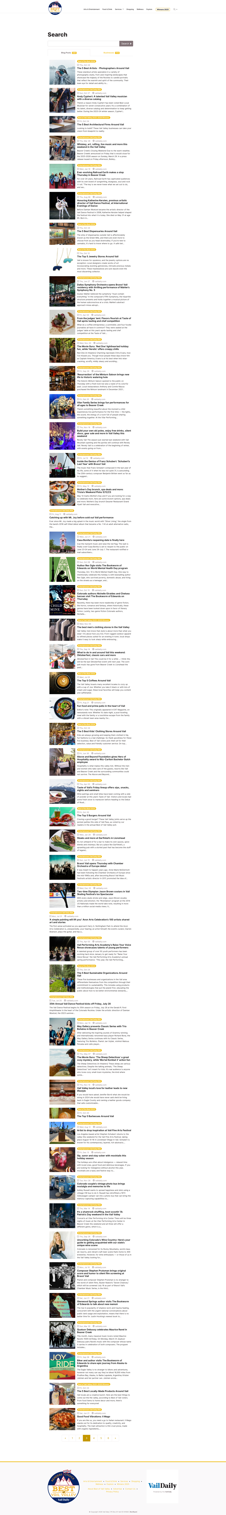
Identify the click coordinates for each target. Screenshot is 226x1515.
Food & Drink (111, 1481)
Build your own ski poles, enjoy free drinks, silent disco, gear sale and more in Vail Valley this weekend (104, 433)
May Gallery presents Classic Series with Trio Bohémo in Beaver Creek (102, 1027)
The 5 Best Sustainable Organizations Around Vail (102, 974)
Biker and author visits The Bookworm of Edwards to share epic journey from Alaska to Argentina (102, 1363)
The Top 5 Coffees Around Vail (94, 680)
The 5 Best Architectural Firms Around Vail (100, 124)
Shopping (135, 1481)
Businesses (111, 52)
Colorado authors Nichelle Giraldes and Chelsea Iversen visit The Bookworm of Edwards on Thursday (103, 596)
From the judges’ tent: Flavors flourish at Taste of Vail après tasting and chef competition (104, 319)
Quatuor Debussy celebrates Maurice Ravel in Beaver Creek (102, 1331)
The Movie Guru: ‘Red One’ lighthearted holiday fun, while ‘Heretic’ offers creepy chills (103, 347)
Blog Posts (68, 52)
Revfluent (133, 1512)
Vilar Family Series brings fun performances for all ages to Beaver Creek (103, 404)
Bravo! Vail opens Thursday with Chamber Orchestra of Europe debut (100, 865)
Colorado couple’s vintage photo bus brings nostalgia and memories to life (101, 1185)
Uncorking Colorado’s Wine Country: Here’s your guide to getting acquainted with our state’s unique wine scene (103, 1242)
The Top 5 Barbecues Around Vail (95, 1116)
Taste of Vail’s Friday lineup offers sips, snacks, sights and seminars (103, 789)
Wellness (99, 1484)
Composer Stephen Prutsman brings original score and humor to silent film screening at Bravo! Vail (101, 1273)
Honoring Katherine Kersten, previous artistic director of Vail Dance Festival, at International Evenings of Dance (102, 203)
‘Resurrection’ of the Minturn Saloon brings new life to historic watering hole (103, 376)
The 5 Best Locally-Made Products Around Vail (102, 1391)
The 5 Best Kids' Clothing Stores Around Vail (101, 731)
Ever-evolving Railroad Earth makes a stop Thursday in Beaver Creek (100, 173)
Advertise (117, 1489)
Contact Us (130, 1489)
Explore (149, 9)
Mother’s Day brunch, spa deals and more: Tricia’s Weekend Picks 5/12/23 (100, 491)
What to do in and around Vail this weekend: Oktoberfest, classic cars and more (101, 654)
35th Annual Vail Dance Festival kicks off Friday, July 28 (80, 1003)
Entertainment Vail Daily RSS (89, 89)
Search (125, 43)
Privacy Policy (112, 1491)
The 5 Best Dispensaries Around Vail (97, 231)
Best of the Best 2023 (86, 250)
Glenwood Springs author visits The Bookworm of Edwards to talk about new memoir (103, 1303)
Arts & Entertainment (92, 1481)
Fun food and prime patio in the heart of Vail (101, 705)
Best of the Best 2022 (86, 674)
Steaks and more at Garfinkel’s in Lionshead (101, 838)
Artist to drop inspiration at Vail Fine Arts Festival (104, 1130)
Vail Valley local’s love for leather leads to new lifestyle (102, 1089)
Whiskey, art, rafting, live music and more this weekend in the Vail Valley (102, 145)
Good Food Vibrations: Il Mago (93, 1416)
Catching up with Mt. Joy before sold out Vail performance (81, 517)
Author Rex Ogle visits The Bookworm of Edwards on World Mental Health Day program (102, 567)
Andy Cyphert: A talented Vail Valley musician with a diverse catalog (102, 97)
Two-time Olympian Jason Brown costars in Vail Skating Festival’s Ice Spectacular (103, 893)
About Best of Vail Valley (99, 1489)
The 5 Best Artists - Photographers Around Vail (103, 68)
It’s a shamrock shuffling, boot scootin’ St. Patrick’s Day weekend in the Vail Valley (100, 1213)
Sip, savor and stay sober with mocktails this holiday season (101, 1157)
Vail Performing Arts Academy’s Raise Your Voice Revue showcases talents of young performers (104, 946)
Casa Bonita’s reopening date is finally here (100, 540)
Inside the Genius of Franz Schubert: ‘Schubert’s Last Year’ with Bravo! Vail (103, 462)
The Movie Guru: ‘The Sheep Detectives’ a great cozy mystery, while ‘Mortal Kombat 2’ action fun (103, 1058)
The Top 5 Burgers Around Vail (94, 815)
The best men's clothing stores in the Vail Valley (103, 627)
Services (124, 1481)
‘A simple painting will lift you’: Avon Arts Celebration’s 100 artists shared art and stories (89, 921)
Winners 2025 (163, 9)
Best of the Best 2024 (86, 61)
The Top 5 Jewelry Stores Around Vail (97, 256)
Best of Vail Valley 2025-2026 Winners (93, 117)
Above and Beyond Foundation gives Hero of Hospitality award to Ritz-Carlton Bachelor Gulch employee (103, 759)
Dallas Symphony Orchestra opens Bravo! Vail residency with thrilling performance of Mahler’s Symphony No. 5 (103, 287)
